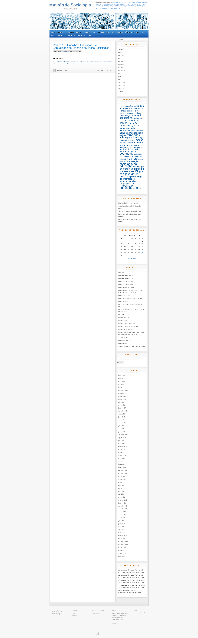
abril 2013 (121, 461)
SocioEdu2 (71, 35)
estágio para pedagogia (131, 133)
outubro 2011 (122, 512)
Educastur (121, 314)
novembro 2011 (122, 509)
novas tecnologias (129, 145)
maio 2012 (121, 491)
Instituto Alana (122, 320)
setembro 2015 (122, 423)
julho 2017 (121, 402)
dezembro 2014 (123, 435)
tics (135, 181)
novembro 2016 (123, 411)
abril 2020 (121, 384)
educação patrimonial (127, 129)
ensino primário (137, 131)
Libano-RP (110, 32)
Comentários (62, 70)
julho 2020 (121, 378)
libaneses (132, 140)
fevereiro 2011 (122, 535)
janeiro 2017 (122, 408)
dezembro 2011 (122, 506)
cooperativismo (135, 113)
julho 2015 (121, 426)
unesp (77, 63)
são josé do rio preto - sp (82, 61)
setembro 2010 (122, 550)
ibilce (68, 61)
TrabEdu (90, 35)
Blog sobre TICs (123, 301)
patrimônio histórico (129, 151)
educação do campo (130, 121)
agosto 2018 (122, 399)
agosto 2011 (122, 518)
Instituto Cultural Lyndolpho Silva (128, 326)
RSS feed (115, 624)
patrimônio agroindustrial (131, 147)
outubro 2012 (122, 476)
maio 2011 (121, 527)
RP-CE (53, 35)
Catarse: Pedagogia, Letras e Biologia (129, 211)
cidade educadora (132, 108)
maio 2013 (121, 458)
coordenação (125, 115)
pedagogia (73, 61)
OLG (137, 32)
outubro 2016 (122, 414)
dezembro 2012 (123, 470)
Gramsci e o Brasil (124, 317)
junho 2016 (121, 417)
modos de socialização (131, 141)
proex (131, 156)
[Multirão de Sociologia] (70, 6)
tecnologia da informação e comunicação (131, 178)
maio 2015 (121, 429)
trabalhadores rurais (127, 183)
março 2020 (121, 387)
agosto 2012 (122, 482)
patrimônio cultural (129, 149)
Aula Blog (121, 272)
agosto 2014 (122, 437)
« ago (130, 258)
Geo (94, 32)
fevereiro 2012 (122, 500)
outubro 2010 (122, 547)
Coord (78, 32)
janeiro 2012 (122, 503)
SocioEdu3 (81, 35)
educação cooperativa (131, 116)
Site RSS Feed (96, 613)
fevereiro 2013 (122, 464)
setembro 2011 (122, 515)
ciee (142, 109)
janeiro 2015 (122, 432)
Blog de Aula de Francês (125, 278)
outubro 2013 (122, 449)
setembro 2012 (122, 479)
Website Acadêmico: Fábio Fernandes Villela (131, 346)
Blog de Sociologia (124, 295)
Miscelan (119, 32)
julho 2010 (121, 556)
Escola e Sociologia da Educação (128, 203)
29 (142, 253)
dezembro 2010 (123, 541)
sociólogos (137, 171)
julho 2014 (121, 440)
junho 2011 (121, 524)
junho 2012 (121, 488)
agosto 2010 (122, 553)
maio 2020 (121, 381)
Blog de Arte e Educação (125, 275)
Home (53, 32)
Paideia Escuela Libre (124, 340)
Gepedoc (101, 32)
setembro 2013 (122, 452)
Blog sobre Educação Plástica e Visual (130, 298)
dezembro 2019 (123, 390)
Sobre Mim (60, 32)
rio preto (132, 158)
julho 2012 (121, 485)
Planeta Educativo (123, 343)
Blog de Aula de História (125, 281)
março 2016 (121, 420)
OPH (142, 32)
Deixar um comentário (103, 70)
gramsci (129, 138)
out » (134, 258)
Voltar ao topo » (138, 604)
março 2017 (121, 405)
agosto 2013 (122, 455)
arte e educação (126, 106)
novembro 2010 (123, 544)
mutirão (140, 142)
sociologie (138, 168)
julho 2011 (121, 521)
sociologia (92, 61)
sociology (61, 63)
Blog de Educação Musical (126, 287)
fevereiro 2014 (122, 446)
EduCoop (87, 32)
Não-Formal (129, 32)
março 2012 (121, 497)
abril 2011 (121, 530)
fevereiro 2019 (122, 393)
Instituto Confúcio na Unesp (126, 323)
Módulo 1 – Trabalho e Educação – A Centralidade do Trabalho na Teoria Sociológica (81, 46)
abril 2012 (121, 494)
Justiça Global (122, 337)
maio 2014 (121, 443)
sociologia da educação (101, 61)
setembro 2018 (122, 396)
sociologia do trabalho (132, 167)
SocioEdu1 (61, 35)
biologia (134, 106)
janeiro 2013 (122, 467)
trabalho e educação (70, 63)
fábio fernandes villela (61, 61)
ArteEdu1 (70, 32)
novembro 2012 (123, 473)
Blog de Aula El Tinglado (125, 284)
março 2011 (121, 533)
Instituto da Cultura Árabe (126, 329)
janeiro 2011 (122, 538)
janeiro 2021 (122, 375)
